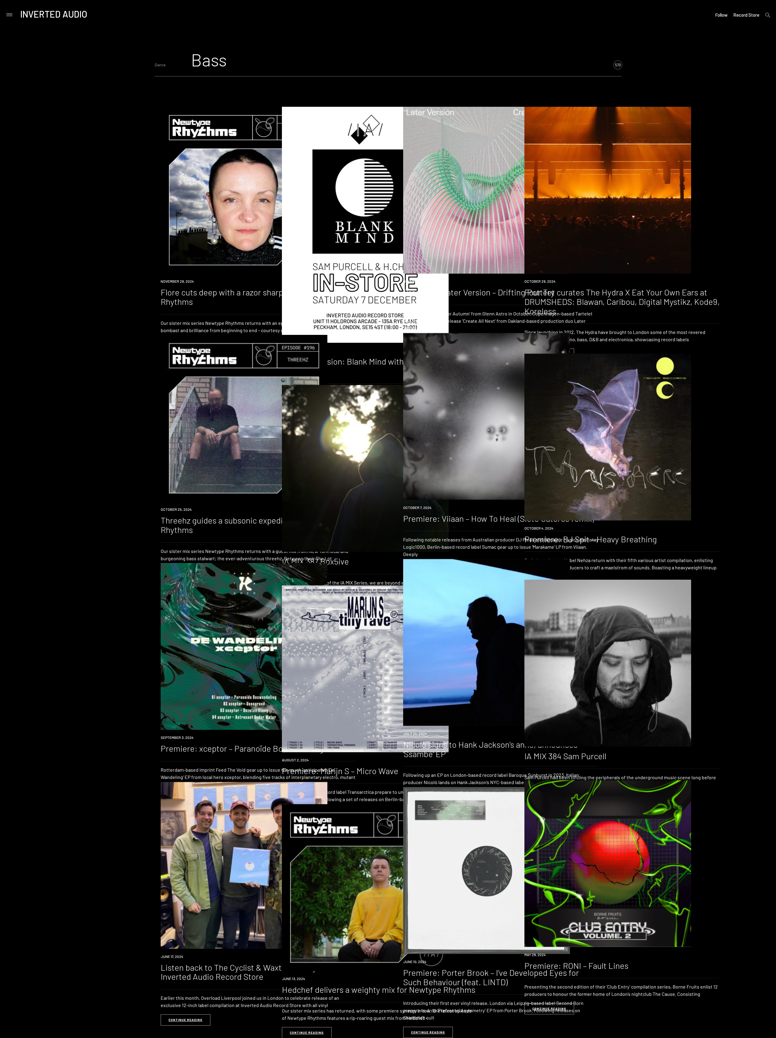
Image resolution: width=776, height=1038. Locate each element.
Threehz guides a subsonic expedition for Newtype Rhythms (252, 525)
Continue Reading (185, 1020)
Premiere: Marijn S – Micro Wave (340, 771)
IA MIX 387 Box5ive (315, 561)
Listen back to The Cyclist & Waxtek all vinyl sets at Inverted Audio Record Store (253, 972)
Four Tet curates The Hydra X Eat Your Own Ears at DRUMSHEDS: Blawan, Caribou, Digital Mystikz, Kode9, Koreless (622, 301)
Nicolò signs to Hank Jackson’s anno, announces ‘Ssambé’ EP (490, 749)
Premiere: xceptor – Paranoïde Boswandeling (242, 748)
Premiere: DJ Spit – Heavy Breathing (590, 539)
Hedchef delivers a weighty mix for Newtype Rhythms (378, 989)
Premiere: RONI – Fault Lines (576, 965)
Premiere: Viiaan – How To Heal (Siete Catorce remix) (498, 518)
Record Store (746, 15)
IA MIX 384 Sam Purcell (565, 756)
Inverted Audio (53, 13)
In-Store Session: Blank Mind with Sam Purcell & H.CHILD (369, 366)
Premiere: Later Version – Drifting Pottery (479, 292)
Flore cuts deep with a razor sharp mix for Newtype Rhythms (252, 297)
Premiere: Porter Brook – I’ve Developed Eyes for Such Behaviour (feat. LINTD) (491, 977)
